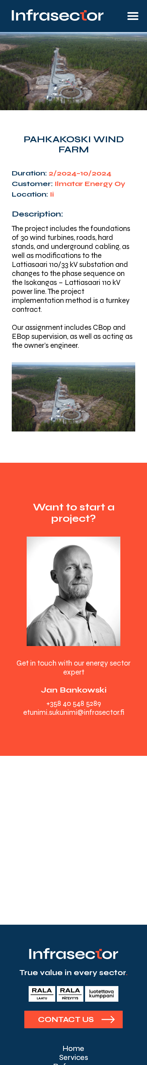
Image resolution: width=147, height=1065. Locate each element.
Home (73, 1048)
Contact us (66, 1019)
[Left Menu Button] (133, 16)
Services (73, 1057)
